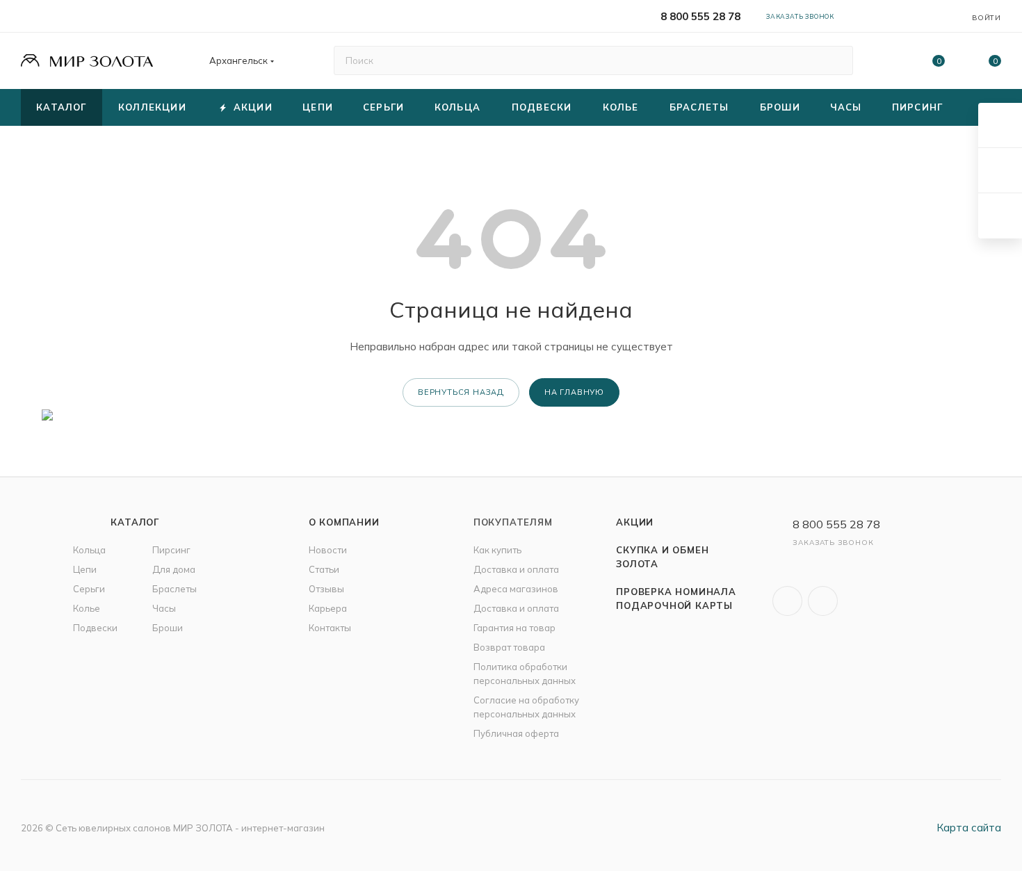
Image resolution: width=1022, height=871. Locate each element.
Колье (86, 608)
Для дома (173, 569)
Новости (328, 549)
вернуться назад (461, 392)
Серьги (89, 588)
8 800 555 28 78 (700, 16)
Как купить (497, 549)
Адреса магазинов (515, 588)
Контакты (330, 627)
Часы (164, 608)
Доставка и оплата (516, 569)
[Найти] (836, 60)
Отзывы (326, 588)
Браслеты (174, 588)
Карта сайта (968, 827)
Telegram (823, 601)
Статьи (324, 569)
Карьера (328, 608)
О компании (344, 522)
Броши (167, 627)
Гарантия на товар (514, 627)
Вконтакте (787, 601)
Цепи (85, 569)
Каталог (135, 522)
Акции (635, 522)
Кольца (89, 549)
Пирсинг (171, 549)
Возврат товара (509, 647)
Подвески (95, 627)
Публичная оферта (516, 733)
